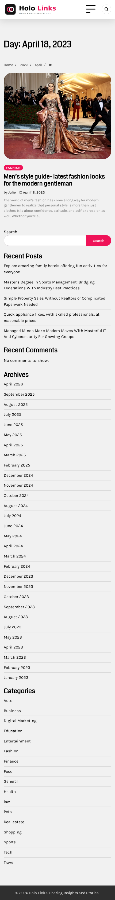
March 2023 (15, 657)
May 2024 (13, 536)
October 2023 (16, 596)
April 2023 (13, 647)
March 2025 (15, 455)
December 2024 (18, 475)
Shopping (13, 832)
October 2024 (16, 495)
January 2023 (16, 677)
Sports (10, 842)
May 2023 (13, 637)
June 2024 (13, 525)
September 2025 (19, 394)
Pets (8, 811)
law (7, 801)
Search (10, 231)
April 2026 (13, 384)
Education (13, 730)
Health (10, 791)
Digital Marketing (20, 720)
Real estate (14, 821)
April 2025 (13, 445)
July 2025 (12, 414)
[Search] (106, 9)
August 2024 (16, 505)
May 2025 (13, 434)
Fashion (13, 168)
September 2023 (19, 606)
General (11, 781)
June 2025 (13, 424)
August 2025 (16, 404)
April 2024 (13, 546)
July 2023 (12, 627)
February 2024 (17, 566)
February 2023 (17, 667)
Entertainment (17, 741)
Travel (9, 862)
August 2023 (16, 616)
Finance (11, 761)
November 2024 (18, 485)
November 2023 (18, 586)
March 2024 (15, 556)
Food (8, 771)
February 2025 (17, 465)
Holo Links (38, 893)
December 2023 (18, 576)
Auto (8, 700)
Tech (8, 852)
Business (12, 710)
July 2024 (12, 515)
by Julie (10, 192)
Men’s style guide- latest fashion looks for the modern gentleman (54, 180)
